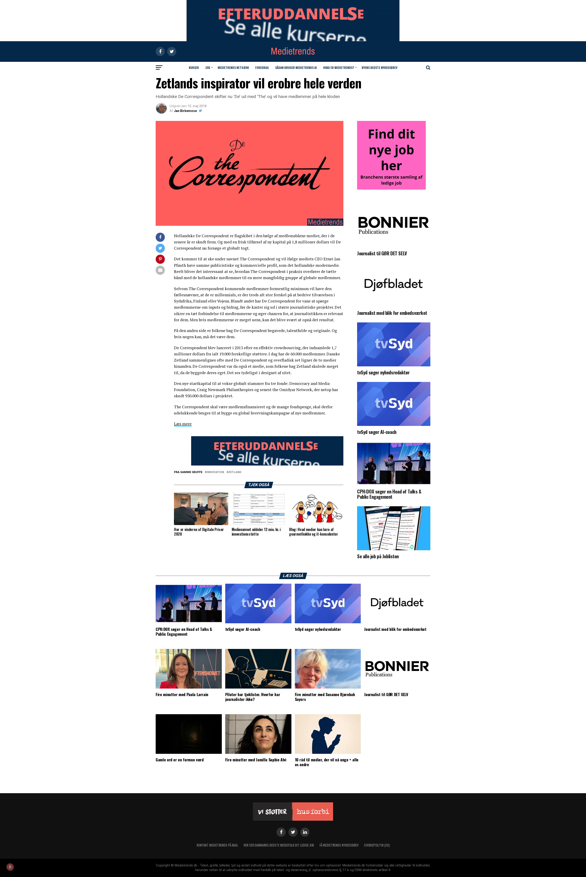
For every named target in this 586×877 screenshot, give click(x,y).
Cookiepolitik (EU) (377, 845)
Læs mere (183, 423)
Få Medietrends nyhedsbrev (339, 845)
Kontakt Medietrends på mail (217, 845)
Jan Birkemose (185, 111)
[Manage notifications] (10, 867)
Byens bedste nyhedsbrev (379, 67)
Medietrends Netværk (233, 67)
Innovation (215, 472)
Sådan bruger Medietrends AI (296, 67)
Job (207, 67)
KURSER (194, 67)
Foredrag (262, 67)
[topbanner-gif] (267, 464)
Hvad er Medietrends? (338, 67)
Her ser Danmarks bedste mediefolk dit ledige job (279, 845)
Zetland (234, 472)
